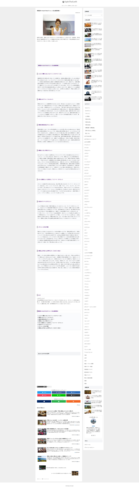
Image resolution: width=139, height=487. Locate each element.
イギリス (86, 153)
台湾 (85, 358)
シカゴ (85, 210)
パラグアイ (86, 275)
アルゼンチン (87, 150)
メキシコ (86, 326)
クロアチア (86, 201)
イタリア (86, 156)
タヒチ (85, 232)
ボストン (86, 304)
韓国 (45, 386)
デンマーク (86, 241)
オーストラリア (87, 176)
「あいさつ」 (87, 107)
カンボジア (86, 190)
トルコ (85, 244)
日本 (85, 360)
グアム (85, 204)
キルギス (86, 196)
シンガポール (87, 213)
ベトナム (86, 292)
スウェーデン (87, 221)
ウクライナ (86, 164)
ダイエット (49, 386)
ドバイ (85, 250)
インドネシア (87, 161)
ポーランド (86, 312)
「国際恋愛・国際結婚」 (89, 127)
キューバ (86, 193)
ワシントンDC (87, 349)
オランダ (86, 173)
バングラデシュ (87, 272)
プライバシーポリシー (89, 447)
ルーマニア (86, 341)
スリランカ (86, 227)
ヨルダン (86, 332)
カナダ (85, 184)
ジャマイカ (86, 215)
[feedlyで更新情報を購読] (59, 401)
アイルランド (87, 144)
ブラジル (86, 286)
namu (93, 426)
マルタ (85, 318)
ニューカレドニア (88, 255)
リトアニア (86, 338)
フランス (86, 284)
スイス (85, 218)
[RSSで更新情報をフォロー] (73, 401)
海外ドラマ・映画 (88, 366)
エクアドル (86, 167)
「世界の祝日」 (87, 124)
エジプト (86, 170)
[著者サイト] (44, 401)
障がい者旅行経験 (88, 377)
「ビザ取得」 (87, 116)
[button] (101, 15)
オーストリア (87, 178)
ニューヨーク (87, 258)
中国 (85, 355)
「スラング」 (87, 113)
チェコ (85, 235)
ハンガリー (86, 269)
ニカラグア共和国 (88, 252)
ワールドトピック (40, 386)
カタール (86, 181)
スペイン (86, 224)
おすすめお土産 (87, 136)
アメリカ (86, 147)
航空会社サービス (88, 372)
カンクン (86, 187)
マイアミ (86, 315)
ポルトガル (86, 309)
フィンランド (87, 281)
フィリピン (86, 278)
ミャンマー (86, 323)
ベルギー (86, 301)
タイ (85, 230)
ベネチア (86, 298)
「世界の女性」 (87, 122)
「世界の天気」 (87, 119)
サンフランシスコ (88, 207)
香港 (85, 383)
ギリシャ (86, 198)
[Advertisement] (58, 51)
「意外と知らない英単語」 (90, 130)
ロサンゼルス (87, 343)
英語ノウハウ (87, 375)
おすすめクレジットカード (90, 139)
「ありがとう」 (87, 110)
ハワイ (85, 267)
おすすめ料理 (87, 141)
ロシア (85, 346)
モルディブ (86, 329)
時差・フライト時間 (88, 363)
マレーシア (86, 321)
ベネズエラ (86, 295)
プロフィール (87, 444)
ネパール (86, 261)
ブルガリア (86, 289)
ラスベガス (86, 335)
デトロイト (86, 238)
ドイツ (85, 247)
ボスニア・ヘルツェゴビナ (90, 306)
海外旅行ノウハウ (88, 369)
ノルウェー (86, 264)
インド (85, 159)
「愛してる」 (87, 133)
